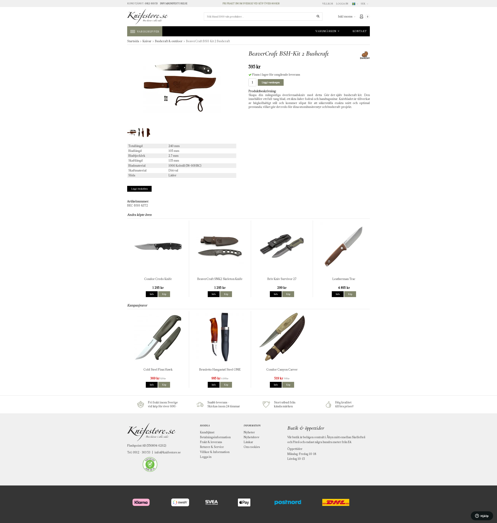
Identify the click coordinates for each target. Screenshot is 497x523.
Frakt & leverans (211, 442)
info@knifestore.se (168, 452)
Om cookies (252, 447)
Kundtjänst (207, 432)
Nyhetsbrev (251, 437)
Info (152, 294)
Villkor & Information (214, 452)
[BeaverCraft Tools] (365, 55)
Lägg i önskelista (139, 188)
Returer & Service (212, 447)
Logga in (342, 3)
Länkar (248, 442)
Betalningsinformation (215, 437)
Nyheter (249, 432)
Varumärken (325, 31)
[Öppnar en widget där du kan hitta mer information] (482, 516)
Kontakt (360, 31)
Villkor (327, 3)
